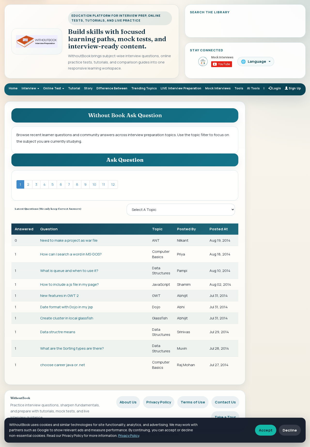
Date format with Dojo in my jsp (66, 306)
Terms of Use (193, 402)
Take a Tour (225, 417)
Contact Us (225, 402)
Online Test (52, 88)
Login (276, 88)
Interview (29, 88)
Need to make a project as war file (69, 240)
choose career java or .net (62, 364)
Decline (290, 430)
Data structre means (57, 331)
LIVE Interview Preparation (181, 88)
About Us (128, 402)
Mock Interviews (218, 88)
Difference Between (111, 88)
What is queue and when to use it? (69, 270)
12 (113, 184)
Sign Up (294, 88)
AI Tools (253, 88)
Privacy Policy (158, 402)
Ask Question (125, 159)
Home (13, 88)
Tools (238, 88)
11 (103, 184)
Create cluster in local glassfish (66, 318)
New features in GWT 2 (59, 295)
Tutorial (74, 88)
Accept (265, 430)
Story (88, 88)
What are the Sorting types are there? (72, 348)
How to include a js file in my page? (69, 284)
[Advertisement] (278, 174)
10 (94, 184)
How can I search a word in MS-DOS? (71, 254)
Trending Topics (144, 88)
